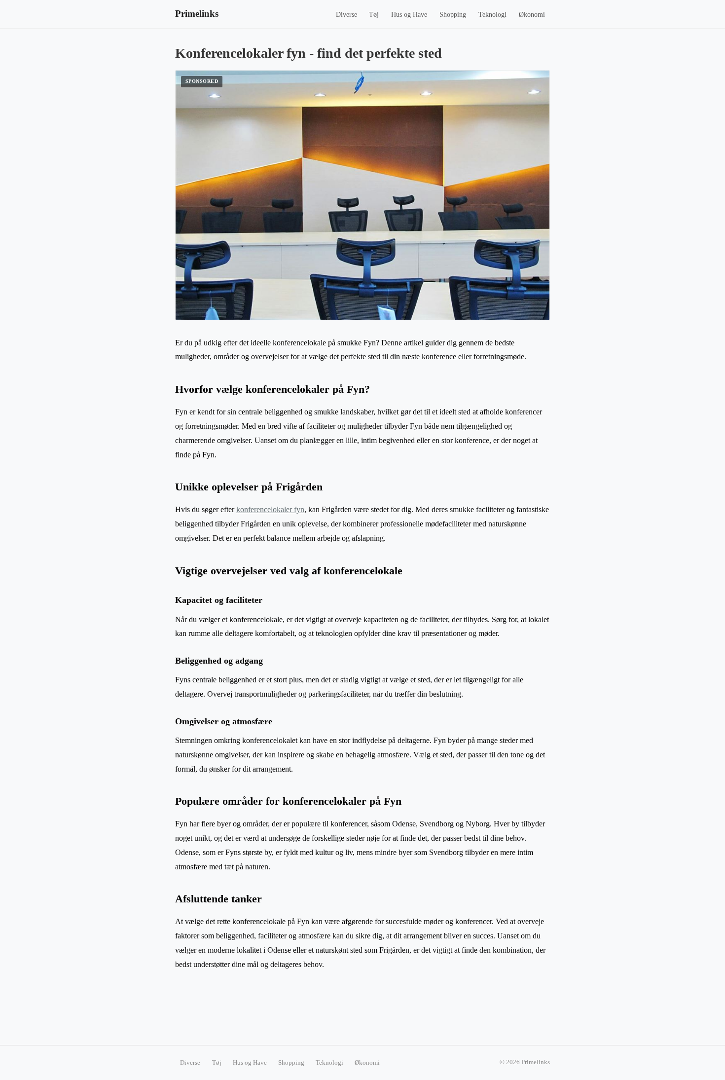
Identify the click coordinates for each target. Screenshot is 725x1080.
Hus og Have (409, 14)
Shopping (452, 14)
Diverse (346, 14)
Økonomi (532, 14)
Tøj (374, 14)
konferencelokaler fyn (270, 509)
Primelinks (196, 13)
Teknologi (492, 14)
